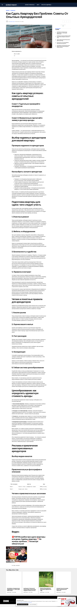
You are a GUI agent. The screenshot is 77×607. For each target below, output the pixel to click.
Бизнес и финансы (29, 4)
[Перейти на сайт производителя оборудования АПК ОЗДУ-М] (66, 601)
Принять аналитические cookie (23, 604)
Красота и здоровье (46, 4)
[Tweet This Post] (65, 21)
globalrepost (12, 21)
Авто (38, 4)
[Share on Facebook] (63, 21)
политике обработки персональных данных (24, 602)
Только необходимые (33, 604)
